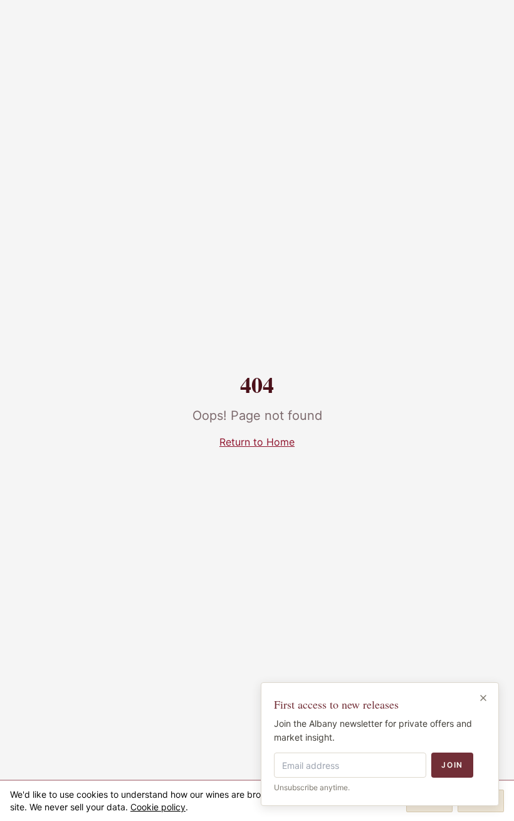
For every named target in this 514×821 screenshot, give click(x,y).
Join (452, 765)
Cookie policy (158, 807)
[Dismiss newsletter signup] (483, 698)
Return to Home (257, 442)
